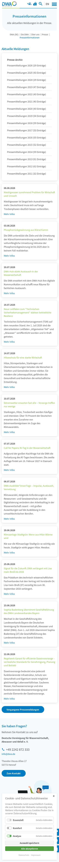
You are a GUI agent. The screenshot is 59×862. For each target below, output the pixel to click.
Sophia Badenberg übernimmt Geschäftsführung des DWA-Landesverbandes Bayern (29, 611)
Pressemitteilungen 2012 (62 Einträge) (26, 166)
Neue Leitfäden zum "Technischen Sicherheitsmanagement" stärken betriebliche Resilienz (27, 312)
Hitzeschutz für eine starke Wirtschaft (23, 357)
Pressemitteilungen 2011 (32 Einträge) (26, 173)
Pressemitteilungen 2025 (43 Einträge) (26, 72)
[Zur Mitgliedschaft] (29, 4)
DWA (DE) (14, 34)
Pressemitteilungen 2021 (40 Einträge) (26, 101)
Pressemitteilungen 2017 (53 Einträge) (26, 130)
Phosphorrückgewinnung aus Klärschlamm (26, 229)
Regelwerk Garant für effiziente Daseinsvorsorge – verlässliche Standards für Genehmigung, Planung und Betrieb (29, 662)
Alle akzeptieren (29, 848)
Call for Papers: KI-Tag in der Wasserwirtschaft (27, 448)
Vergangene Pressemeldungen (23, 709)
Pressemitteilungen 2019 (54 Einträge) (26, 116)
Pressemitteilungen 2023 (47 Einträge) (26, 87)
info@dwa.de (8, 754)
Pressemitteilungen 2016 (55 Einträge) (26, 137)
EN (47, 4)
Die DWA (25, 34)
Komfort (17, 828)
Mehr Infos (9, 214)
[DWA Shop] (35, 4)
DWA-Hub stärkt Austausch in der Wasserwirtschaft (21, 273)
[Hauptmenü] (54, 4)
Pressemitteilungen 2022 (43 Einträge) (26, 94)
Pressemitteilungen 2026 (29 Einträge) (26, 65)
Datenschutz (24, 855)
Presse (45, 34)
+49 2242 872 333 (18, 749)
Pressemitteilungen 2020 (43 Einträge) (26, 108)
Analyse (17, 836)
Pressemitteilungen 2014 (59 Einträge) (26, 152)
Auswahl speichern (29, 842)
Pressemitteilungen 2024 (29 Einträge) (26, 80)
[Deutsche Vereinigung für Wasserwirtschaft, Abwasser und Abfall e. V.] (9, 4)
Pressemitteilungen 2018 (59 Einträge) (26, 123)
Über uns (35, 34)
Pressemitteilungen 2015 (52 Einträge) (26, 144)
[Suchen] (40, 4)
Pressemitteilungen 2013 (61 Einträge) (26, 159)
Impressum (35, 855)
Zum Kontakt (14, 773)
